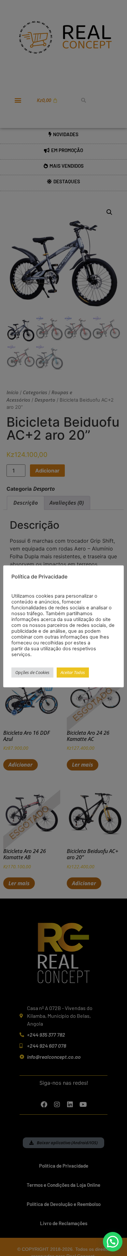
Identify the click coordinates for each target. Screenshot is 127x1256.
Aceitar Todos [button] (73, 672)
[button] (112, 1241)
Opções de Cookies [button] (32, 672)
